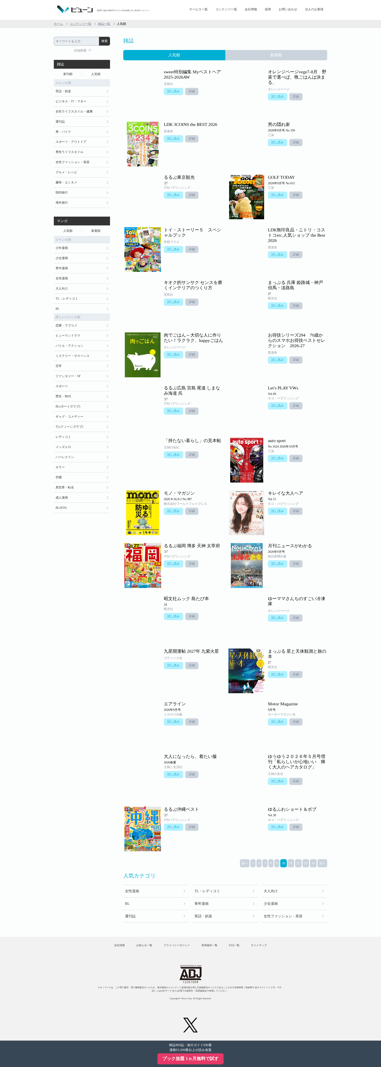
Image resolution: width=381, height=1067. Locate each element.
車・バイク (63, 131)
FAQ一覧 (234, 945)
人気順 (96, 74)
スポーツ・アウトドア (71, 142)
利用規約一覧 (209, 945)
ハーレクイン (65, 457)
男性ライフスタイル (69, 152)
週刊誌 (130, 916)
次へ (322, 863)
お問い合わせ (288, 9)
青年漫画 (201, 903)
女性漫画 (132, 891)
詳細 (192, 91)
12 (298, 863)
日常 (59, 366)
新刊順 (68, 74)
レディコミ (63, 437)
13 (305, 863)
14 (313, 863)
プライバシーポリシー (177, 945)
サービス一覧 (198, 9)
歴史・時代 (63, 396)
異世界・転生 (65, 487)
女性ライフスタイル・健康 (74, 111)
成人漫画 (62, 497)
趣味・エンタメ (66, 182)
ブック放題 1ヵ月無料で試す (190, 1058)
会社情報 (251, 9)
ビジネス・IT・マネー (71, 101)
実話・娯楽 (203, 916)
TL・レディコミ (207, 891)
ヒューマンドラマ (68, 335)
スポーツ (62, 386)
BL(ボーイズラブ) (68, 406)
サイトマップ (259, 945)
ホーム (58, 24)
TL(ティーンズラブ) (69, 426)
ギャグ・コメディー (69, 416)
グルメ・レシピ (66, 172)
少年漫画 (62, 248)
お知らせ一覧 (144, 945)
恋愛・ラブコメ (66, 325)
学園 (59, 477)
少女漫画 (271, 903)
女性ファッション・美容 (283, 916)
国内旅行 (62, 192)
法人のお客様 (314, 9)
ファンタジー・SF (68, 376)
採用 (268, 9)
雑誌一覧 (104, 24)
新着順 (96, 230)
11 (290, 863)
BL (127, 903)
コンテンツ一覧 (226, 9)
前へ (245, 863)
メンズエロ (63, 447)
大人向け (271, 891)
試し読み (173, 91)
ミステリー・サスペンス (73, 356)
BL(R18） (62, 507)
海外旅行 (62, 202)
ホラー (60, 467)
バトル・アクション (69, 345)
